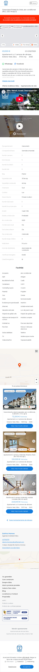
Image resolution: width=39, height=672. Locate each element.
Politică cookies (7, 603)
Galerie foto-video (9, 588)
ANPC (4, 600)
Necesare (10, 661)
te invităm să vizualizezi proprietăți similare (19, 20)
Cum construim (8, 579)
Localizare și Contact (10, 594)
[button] (2, 35)
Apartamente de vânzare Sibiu (19, 631)
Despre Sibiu (7, 582)
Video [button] (17, 45)
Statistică (20, 661)
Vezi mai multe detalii (19, 426)
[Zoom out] (36, 382)
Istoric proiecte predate (11, 585)
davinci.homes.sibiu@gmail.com (13, 542)
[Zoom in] (36, 379)
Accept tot (26, 667)
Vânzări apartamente (19, 628)
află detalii (25, 657)
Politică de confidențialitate (11, 606)
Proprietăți (6, 597)
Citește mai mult (8, 81)
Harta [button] (35, 45)
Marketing (30, 661)
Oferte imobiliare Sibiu (10, 86)
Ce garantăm (7, 577)
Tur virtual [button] (26, 45)
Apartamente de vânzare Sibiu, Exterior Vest (19, 634)
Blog (4, 591)
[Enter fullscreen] (36, 351)
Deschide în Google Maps (11, 548)
